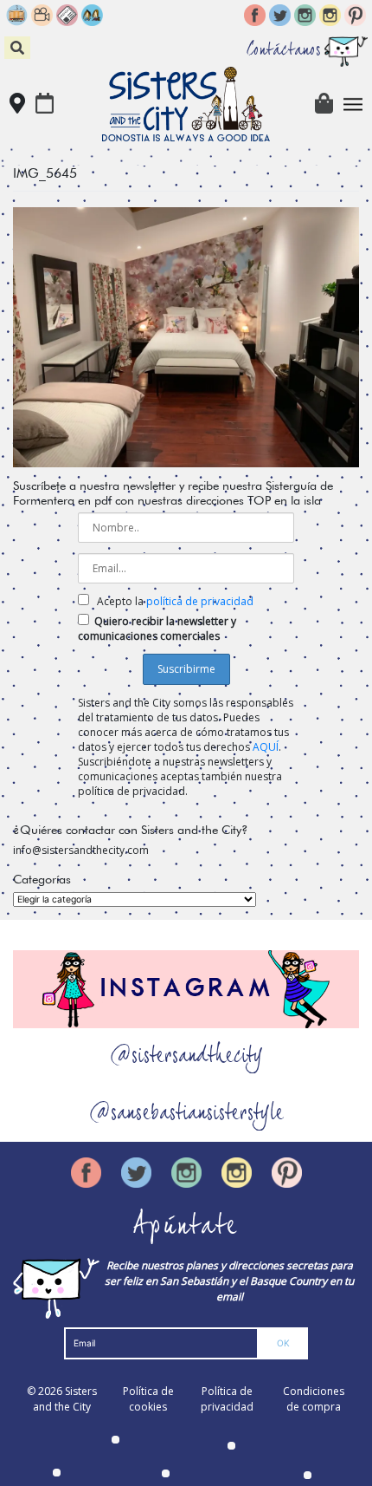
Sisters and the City (65, 1399)
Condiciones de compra (313, 1399)
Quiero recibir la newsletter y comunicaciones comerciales (157, 628)
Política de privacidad (227, 1399)
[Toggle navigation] (353, 104)
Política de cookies (148, 1399)
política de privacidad (199, 601)
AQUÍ (266, 747)
